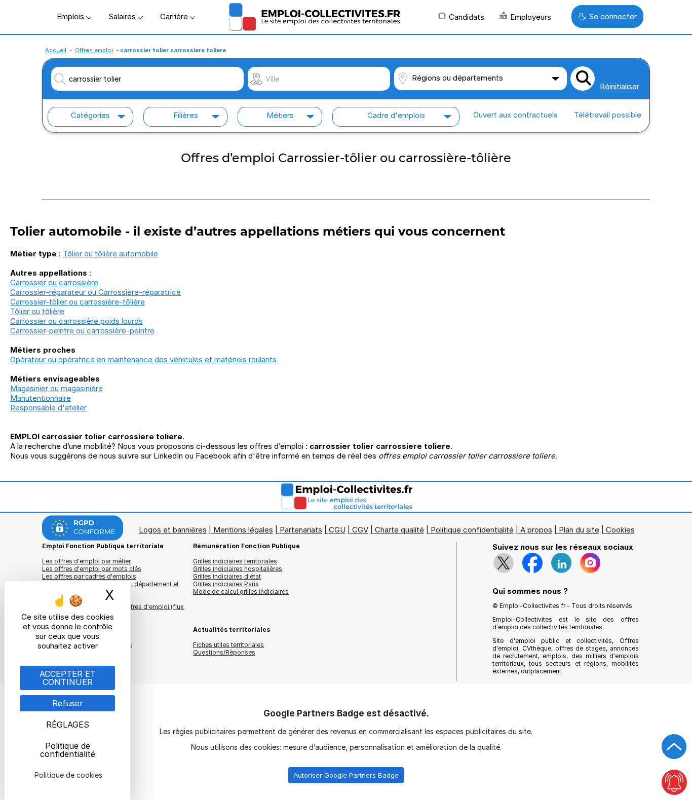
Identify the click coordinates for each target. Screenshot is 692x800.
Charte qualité (399, 530)
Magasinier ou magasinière (56, 388)
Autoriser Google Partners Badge (346, 775)
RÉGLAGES (67, 724)
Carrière (175, 16)
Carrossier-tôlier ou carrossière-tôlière (77, 302)
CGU (337, 530)
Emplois (71, 16)
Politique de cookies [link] (68, 775)
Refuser (67, 703)
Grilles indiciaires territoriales (235, 561)
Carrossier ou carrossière (54, 282)
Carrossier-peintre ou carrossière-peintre (82, 330)
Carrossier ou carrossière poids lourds (76, 321)
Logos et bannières (173, 530)
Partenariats (301, 530)
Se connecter (613, 16)
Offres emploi (94, 50)
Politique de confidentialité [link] (67, 750)
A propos (536, 530)
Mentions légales (243, 530)
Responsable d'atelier (48, 407)
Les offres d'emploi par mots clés (91, 569)
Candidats (466, 17)
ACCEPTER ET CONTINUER (68, 678)
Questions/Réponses (224, 652)
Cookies (620, 530)
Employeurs (530, 17)
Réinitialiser (619, 86)
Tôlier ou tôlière (37, 311)
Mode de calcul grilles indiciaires (241, 591)
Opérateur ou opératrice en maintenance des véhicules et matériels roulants (143, 359)
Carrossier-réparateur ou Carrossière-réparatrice (95, 292)
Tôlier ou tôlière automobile (110, 253)
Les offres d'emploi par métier (86, 561)
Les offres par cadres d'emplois (89, 576)
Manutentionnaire (40, 398)
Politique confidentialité (472, 530)
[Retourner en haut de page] (674, 746)
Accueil (55, 50)
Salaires (123, 16)
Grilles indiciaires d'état (227, 576)
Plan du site (579, 530)
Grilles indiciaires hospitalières (237, 569)
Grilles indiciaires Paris (226, 584)
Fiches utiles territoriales (228, 645)
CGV (360, 530)
